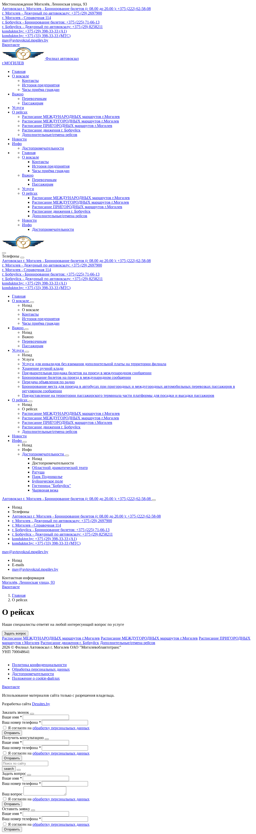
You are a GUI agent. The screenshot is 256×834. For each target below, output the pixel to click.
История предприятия (41, 85)
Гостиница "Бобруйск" (51, 486)
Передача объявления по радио (48, 382)
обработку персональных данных (61, 728)
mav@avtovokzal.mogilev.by (25, 40)
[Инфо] (25, 442)
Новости (19, 139)
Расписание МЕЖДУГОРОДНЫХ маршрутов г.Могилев (70, 121)
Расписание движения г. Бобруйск (51, 130)
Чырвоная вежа (45, 490)
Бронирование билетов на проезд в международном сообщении (76, 377)
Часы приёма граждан (41, 89)
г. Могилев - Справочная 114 (26, 270)
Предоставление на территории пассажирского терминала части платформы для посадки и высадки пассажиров (118, 395)
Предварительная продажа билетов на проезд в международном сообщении (87, 373)
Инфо (17, 144)
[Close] (22, 257)
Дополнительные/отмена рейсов (49, 135)
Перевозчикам (34, 98)
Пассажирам (32, 103)
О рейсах (20, 112)
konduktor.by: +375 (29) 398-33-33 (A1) (34, 283)
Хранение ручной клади (43, 368)
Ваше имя (12, 717)
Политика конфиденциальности (39, 665)
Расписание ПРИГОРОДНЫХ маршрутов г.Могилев (67, 126)
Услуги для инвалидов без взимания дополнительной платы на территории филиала (94, 364)
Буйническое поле (47, 481)
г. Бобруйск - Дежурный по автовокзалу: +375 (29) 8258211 (52, 279)
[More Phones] (154, 500)
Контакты (30, 80)
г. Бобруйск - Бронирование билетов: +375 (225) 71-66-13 (51, 274)
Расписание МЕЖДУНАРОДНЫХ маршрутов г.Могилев (71, 116)
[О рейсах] (30, 401)
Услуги (18, 107)
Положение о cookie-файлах (36, 678)
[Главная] (23, 247)
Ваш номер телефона (21, 722)
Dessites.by (41, 704)
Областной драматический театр (60, 467)
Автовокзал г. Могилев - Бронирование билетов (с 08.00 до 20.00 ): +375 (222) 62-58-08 (76, 261)
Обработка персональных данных (41, 669)
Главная (19, 71)
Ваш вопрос (13, 794)
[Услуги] (27, 351)
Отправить (12, 733)
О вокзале (20, 76)
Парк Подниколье (47, 476)
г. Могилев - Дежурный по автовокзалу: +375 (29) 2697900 (52, 265)
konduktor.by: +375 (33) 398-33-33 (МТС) (36, 288)
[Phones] (4, 253)
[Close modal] (32, 713)
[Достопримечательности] (67, 455)
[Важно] (26, 329)
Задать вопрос (15, 633)
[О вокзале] (32, 302)
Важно (18, 94)
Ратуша (38, 472)
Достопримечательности (43, 148)
